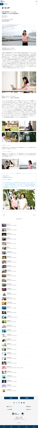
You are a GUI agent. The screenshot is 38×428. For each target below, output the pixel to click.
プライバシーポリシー (16, 419)
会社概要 (17, 417)
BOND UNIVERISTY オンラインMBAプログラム (3, 1)
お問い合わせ (28, 409)
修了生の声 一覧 (19, 218)
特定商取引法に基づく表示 (19, 418)
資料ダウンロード (9, 406)
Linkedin (21, 403)
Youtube (24, 403)
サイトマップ (23, 419)
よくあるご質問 (9, 409)
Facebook (17, 403)
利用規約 (21, 417)
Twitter (14, 403)
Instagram (19, 403)
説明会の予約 (28, 406)
